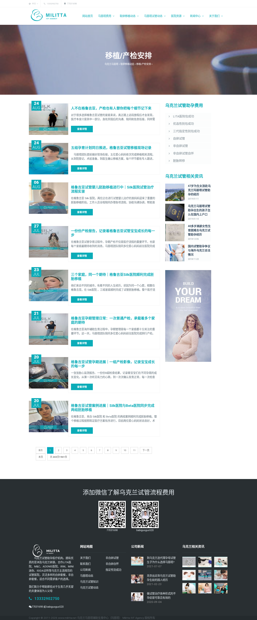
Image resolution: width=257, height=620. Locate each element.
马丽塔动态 (86, 575)
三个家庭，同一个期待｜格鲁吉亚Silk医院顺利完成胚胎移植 (112, 277)
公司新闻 (85, 569)
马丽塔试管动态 (153, 16)
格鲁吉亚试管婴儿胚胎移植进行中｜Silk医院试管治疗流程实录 (112, 189)
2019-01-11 (193, 199)
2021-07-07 (154, 566)
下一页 (145, 450)
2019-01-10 (193, 219)
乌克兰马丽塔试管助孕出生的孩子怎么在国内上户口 (199, 210)
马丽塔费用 (105, 16)
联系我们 (85, 563)
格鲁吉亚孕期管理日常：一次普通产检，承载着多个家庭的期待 (113, 320)
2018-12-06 (193, 239)
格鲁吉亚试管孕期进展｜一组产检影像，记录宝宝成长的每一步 (113, 364)
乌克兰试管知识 (89, 581)
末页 (40, 457)
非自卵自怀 (112, 563)
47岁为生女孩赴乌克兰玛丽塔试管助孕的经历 (199, 190)
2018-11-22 (193, 259)
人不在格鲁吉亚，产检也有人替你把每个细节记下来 (111, 108)
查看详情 (82, 129)
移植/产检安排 (143, 64)
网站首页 (87, 16)
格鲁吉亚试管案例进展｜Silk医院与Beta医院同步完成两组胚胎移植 (112, 408)
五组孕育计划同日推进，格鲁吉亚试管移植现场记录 (111, 148)
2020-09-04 (154, 602)
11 (134, 450)
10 (125, 450)
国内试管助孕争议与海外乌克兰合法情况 (199, 250)
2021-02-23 (154, 584)
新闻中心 (195, 16)
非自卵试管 (112, 558)
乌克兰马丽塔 (111, 64)
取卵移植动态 (128, 16)
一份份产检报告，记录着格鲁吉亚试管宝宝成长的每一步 (113, 233)
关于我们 (214, 16)
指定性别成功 (113, 569)
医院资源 (176, 16)
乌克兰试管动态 (89, 587)
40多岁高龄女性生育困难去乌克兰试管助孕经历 (199, 230)
